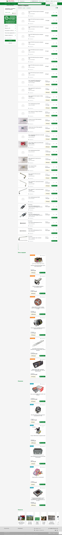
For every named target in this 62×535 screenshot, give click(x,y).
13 (18, 249)
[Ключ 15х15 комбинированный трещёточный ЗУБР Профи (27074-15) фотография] (23, 215)
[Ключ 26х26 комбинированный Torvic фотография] (23, 223)
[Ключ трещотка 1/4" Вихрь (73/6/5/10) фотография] (23, 113)
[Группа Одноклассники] (57, 530)
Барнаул (48, 1)
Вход (53, 1)
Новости (20, 509)
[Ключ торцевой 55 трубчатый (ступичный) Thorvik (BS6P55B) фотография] (23, 137)
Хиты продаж (22, 252)
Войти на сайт (7, 12)
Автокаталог (14, 3)
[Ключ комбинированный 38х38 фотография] (23, 199)
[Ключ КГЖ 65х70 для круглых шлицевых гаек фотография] (23, 44)
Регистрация (57, 1)
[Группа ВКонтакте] (55, 530)
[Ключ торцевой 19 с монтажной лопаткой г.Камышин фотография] (23, 183)
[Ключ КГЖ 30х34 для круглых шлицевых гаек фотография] (23, 74)
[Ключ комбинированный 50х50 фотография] (23, 152)
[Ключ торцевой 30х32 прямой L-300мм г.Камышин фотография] (23, 98)
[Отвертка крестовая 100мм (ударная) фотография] (23, 129)
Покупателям (22, 1)
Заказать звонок (41, 1)
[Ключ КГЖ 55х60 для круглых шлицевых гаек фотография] (23, 52)
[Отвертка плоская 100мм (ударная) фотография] (23, 121)
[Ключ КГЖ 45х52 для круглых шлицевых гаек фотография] (23, 59)
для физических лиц (10, 22)
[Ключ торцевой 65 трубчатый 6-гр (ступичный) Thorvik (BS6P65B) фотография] (23, 82)
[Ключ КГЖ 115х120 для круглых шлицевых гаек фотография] (23, 13)
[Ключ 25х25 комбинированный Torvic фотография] (23, 231)
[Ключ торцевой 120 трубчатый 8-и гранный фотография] (23, 90)
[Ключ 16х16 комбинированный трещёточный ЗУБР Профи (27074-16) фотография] (23, 207)
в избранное (31, 23)
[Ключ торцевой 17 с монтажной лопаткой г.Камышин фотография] (23, 191)
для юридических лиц (10, 21)
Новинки (20, 381)
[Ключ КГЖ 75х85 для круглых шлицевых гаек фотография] (23, 36)
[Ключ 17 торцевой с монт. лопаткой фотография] (23, 238)
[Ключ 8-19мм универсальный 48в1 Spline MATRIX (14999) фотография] (23, 144)
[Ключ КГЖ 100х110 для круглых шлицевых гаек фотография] (23, 21)
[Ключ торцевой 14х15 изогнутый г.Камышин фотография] (23, 176)
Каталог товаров (8, 3)
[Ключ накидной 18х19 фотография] (23, 168)
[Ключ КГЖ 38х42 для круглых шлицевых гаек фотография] (23, 67)
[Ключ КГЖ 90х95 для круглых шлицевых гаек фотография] (23, 29)
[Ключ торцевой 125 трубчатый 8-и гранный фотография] (23, 160)
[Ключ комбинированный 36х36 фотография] (23, 105)
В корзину (55, 15)
